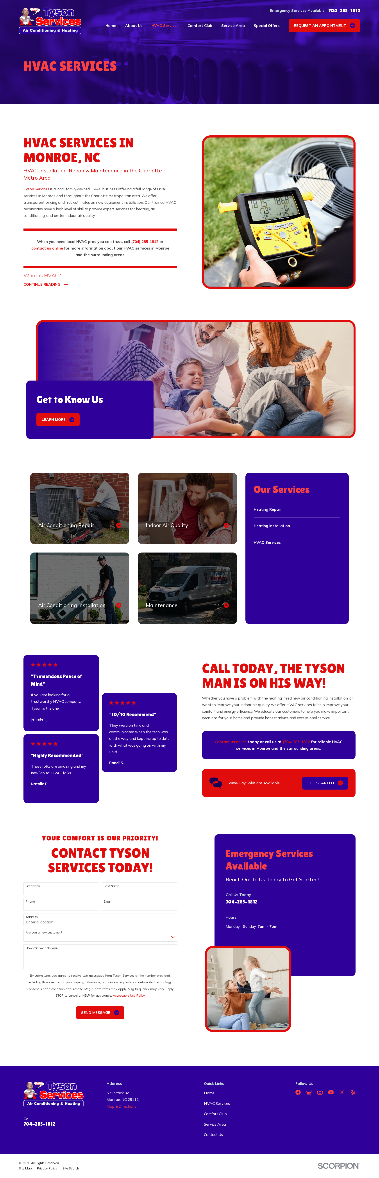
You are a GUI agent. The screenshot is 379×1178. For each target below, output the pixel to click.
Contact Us (213, 1134)
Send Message (95, 1012)
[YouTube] (331, 1092)
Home (209, 1093)
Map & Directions (121, 1106)
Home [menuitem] (110, 25)
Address (32, 917)
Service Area (215, 1124)
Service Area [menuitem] (233, 25)
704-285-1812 (344, 10)
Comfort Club (215, 1113)
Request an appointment (320, 25)
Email (107, 901)
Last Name (111, 886)
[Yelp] (353, 1092)
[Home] (50, 21)
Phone (30, 901)
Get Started (320, 783)
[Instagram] (320, 1092)
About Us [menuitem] (134, 25)
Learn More (54, 419)
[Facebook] (298, 1092)
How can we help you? (42, 948)
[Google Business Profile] (309, 1092)
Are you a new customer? (44, 932)
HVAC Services (217, 1103)
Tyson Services (36, 189)
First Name (33, 886)
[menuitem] (25, 1168)
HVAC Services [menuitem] (165, 25)
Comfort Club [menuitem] (200, 25)
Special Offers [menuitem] (267, 25)
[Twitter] (342, 1092)
